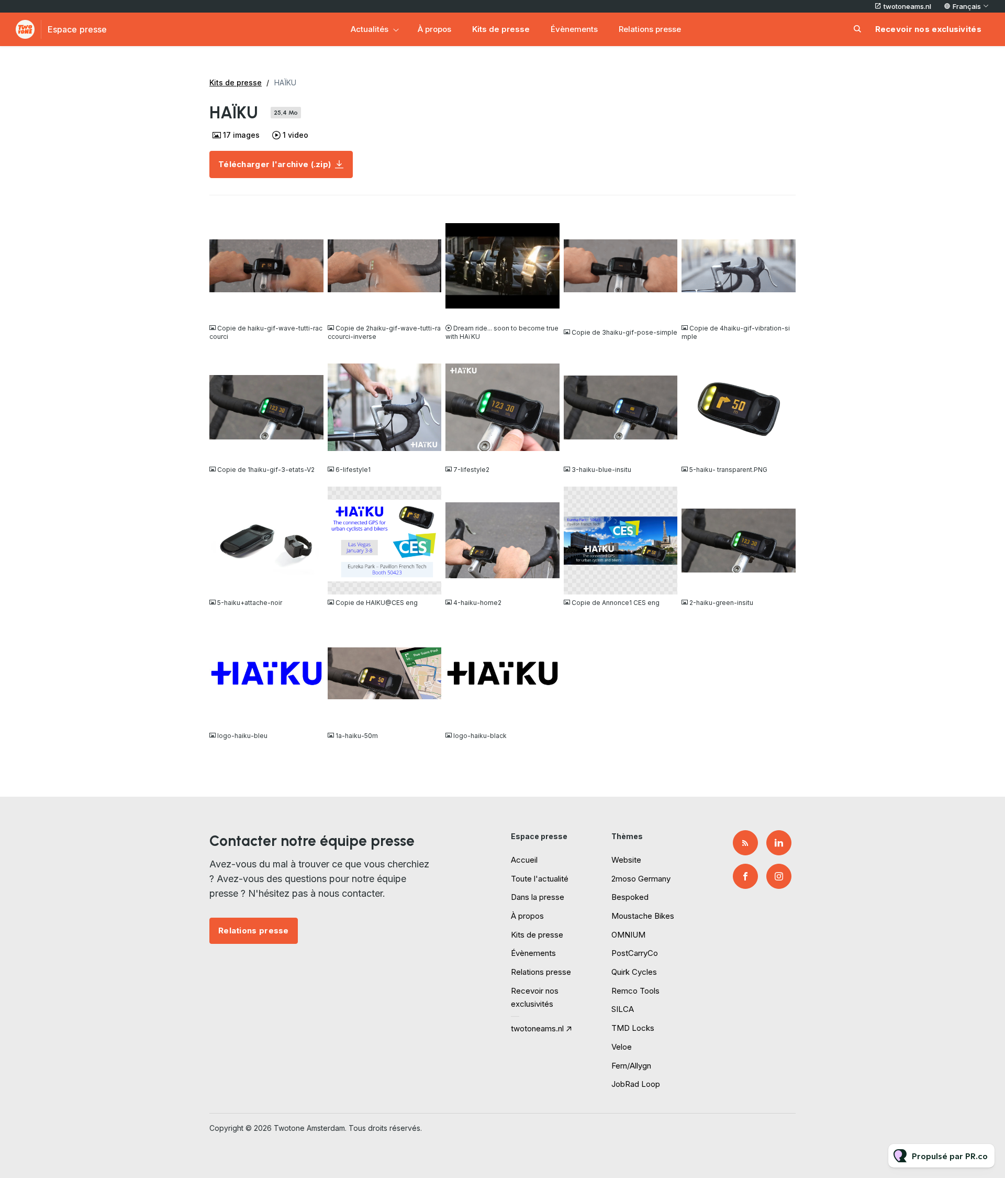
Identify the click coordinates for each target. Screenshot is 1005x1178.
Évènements (574, 29)
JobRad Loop (635, 1084)
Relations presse (650, 29)
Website (626, 860)
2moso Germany (641, 879)
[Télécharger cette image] (310, 307)
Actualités (369, 29)
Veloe (621, 1047)
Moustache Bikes (642, 916)
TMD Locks (632, 1028)
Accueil (524, 860)
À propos (434, 29)
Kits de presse (501, 29)
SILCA (622, 1009)
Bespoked (630, 897)
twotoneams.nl (907, 6)
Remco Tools (635, 991)
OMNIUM (628, 935)
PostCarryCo (634, 953)
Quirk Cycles (634, 972)
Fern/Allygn (631, 1066)
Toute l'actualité (539, 879)
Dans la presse (537, 897)
